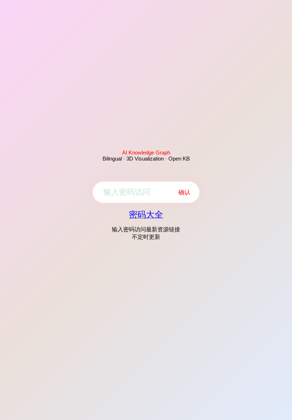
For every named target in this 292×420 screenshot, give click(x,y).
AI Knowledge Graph (146, 152)
